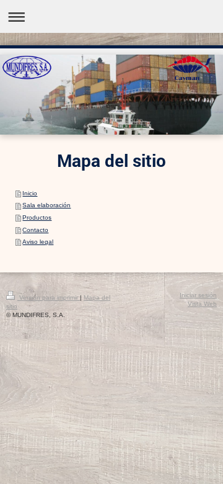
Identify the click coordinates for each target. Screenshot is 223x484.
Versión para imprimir (48, 297)
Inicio (29, 193)
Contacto (35, 229)
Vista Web (202, 303)
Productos (36, 217)
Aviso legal (37, 241)
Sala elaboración (46, 205)
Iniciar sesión (198, 295)
